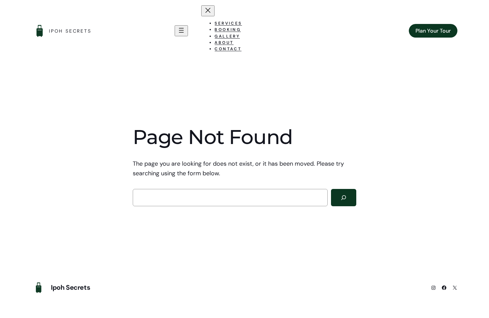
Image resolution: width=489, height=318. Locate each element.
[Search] (343, 197)
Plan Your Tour (433, 30)
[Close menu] (208, 10)
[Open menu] (181, 30)
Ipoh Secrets (70, 31)
